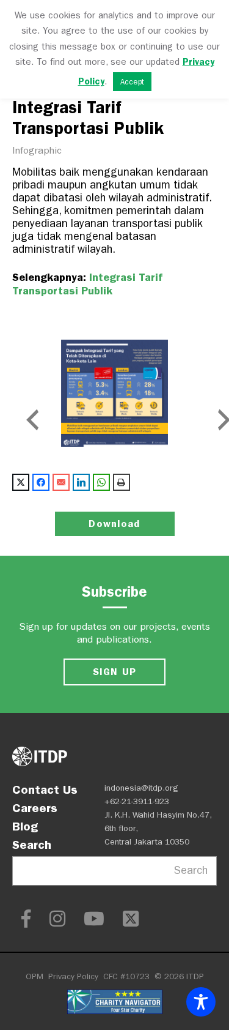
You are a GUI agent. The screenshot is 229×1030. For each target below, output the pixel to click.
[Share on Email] (61, 482)
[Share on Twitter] (20, 482)
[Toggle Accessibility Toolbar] (201, 1002)
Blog (25, 826)
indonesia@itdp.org (141, 788)
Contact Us (45, 789)
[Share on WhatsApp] (101, 482)
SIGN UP (115, 671)
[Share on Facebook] (40, 482)
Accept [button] (132, 81)
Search (31, 844)
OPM (34, 976)
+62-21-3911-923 (136, 801)
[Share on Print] (121, 482)
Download (114, 523)
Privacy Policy (73, 976)
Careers (34, 807)
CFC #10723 (126, 976)
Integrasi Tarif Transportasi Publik (87, 284)
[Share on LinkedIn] (81, 482)
